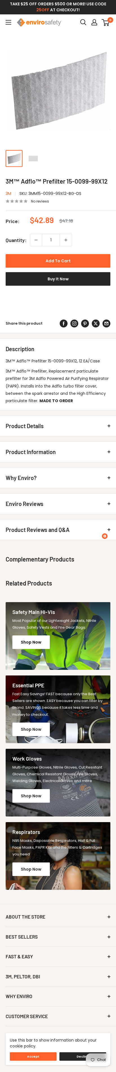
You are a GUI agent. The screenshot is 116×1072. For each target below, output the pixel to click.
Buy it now (58, 279)
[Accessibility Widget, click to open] (105, 536)
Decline (83, 1056)
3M (8, 193)
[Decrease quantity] (36, 240)
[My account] (94, 22)
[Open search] (83, 22)
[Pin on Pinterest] (85, 323)
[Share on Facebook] (64, 323)
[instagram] (74, 323)
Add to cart (58, 261)
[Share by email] (106, 323)
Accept (33, 1056)
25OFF (42, 10)
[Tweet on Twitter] (96, 323)
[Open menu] (8, 22)
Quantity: (16, 240)
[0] (105, 22)
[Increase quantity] (66, 240)
